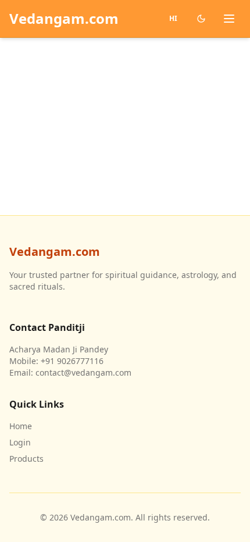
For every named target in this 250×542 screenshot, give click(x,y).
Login (20, 442)
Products (26, 458)
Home (20, 426)
